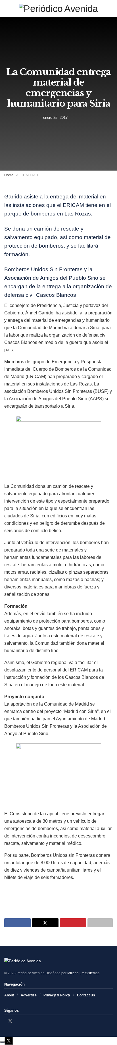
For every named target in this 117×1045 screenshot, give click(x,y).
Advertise (29, 995)
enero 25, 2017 (55, 117)
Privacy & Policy (56, 995)
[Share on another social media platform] (100, 922)
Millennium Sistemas (83, 973)
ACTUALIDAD (27, 175)
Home (9, 175)
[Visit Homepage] (58, 8)
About (9, 995)
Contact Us (86, 995)
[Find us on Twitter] (10, 1021)
